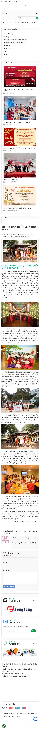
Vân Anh (15, 538)
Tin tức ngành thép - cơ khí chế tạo (14, 42)
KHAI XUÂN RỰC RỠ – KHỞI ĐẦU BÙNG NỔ (17, 123)
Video (5, 51)
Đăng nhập (6, 5)
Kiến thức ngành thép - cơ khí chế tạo (15, 40)
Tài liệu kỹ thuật (8, 34)
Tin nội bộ (9, 23)
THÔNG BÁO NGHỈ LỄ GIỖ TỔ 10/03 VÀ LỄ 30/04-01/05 (19, 90)
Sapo (18, 716)
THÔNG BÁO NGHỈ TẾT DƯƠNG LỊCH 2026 (17, 208)
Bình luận (6, 570)
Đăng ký (14, 5)
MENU (4, 13)
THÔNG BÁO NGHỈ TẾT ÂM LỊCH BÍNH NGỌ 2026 (19, 148)
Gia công (6, 37)
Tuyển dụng (7, 48)
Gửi (33, 631)
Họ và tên (6, 556)
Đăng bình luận (9, 586)
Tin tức (5, 54)
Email (5, 563)
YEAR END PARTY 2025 (10, 180)
